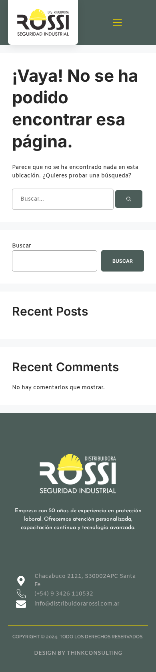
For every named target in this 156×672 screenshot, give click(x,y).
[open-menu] (117, 23)
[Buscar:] (63, 199)
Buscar (21, 246)
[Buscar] (128, 199)
